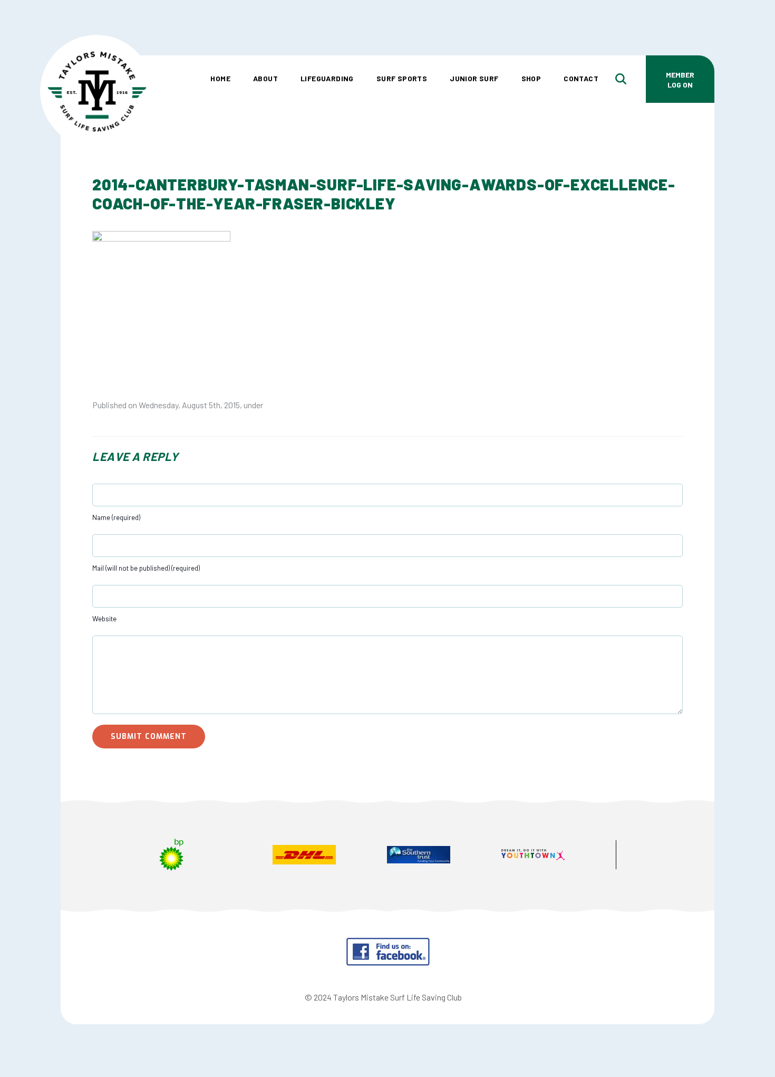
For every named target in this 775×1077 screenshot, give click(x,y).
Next (664, 856)
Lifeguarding (327, 78)
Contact (581, 78)
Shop (531, 78)
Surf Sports (401, 78)
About (265, 78)
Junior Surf (474, 78)
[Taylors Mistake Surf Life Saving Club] (96, 50)
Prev (111, 856)
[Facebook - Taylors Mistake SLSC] (387, 963)
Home (220, 78)
